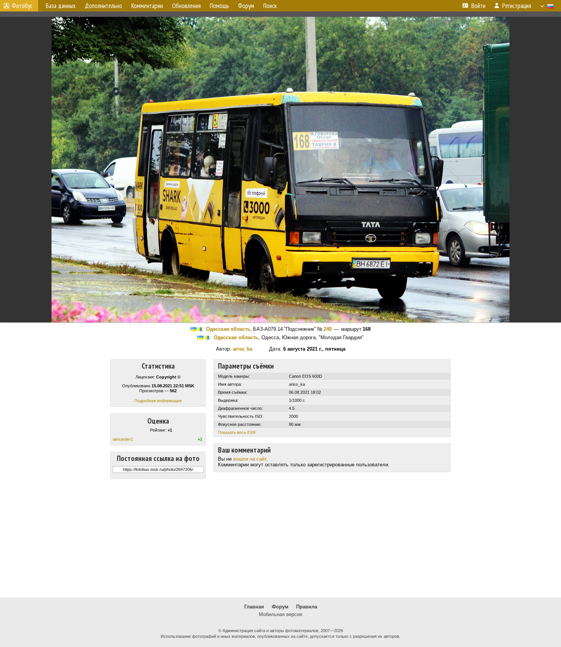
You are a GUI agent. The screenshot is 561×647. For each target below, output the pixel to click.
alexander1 (123, 439)
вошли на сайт (249, 459)
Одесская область (228, 329)
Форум (280, 607)
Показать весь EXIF (237, 432)
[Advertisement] (280, 538)
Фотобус (22, 6)
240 (328, 329)
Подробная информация (158, 400)
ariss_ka (242, 349)
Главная (254, 607)
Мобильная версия (280, 614)
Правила (306, 607)
